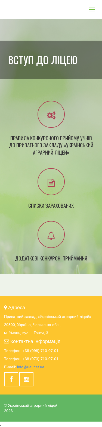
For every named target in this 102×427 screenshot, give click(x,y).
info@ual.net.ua (30, 367)
